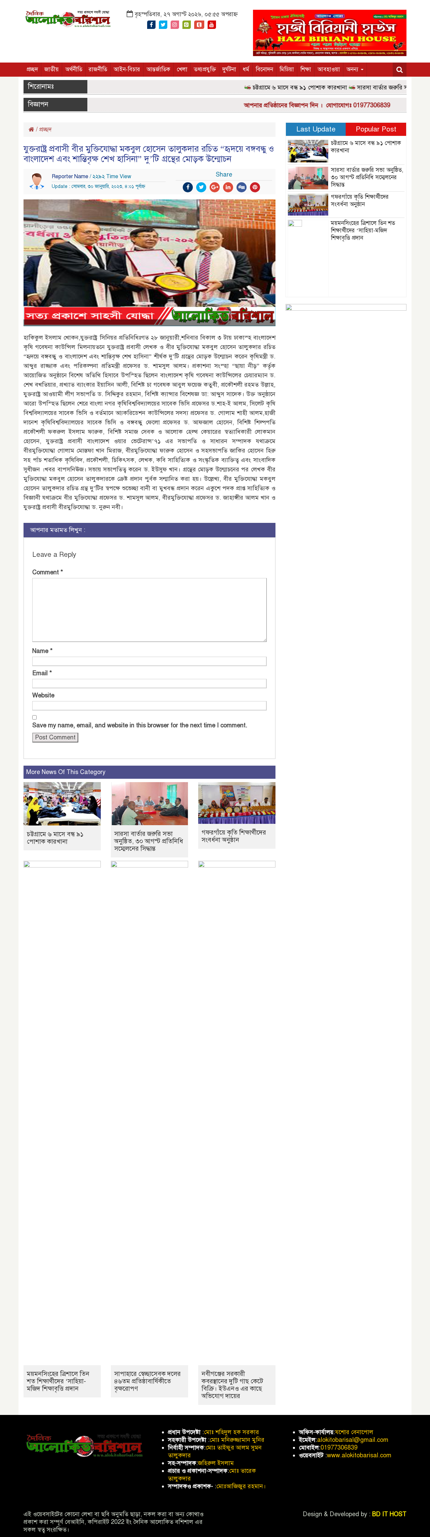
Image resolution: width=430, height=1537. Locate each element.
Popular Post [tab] (376, 129)
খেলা (182, 69)
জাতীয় (51, 69)
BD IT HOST (389, 1514)
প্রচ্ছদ (32, 69)
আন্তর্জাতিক (158, 69)
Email (42, 673)
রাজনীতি (98, 69)
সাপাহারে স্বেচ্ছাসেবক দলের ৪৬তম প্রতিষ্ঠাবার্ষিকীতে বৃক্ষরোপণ (147, 1381)
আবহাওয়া (328, 69)
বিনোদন (264, 69)
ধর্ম (246, 69)
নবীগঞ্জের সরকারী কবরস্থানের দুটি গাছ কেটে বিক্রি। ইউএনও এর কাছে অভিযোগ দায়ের (232, 1385)
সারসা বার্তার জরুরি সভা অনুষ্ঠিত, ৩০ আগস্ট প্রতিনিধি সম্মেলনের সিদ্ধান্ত (148, 841)
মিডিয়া (287, 69)
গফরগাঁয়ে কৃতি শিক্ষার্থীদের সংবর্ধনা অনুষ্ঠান (234, 836)
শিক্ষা (305, 69)
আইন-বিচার (127, 69)
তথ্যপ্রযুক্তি (205, 69)
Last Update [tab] (316, 129)
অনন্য (353, 69)
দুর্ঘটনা (229, 69)
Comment (47, 572)
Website (43, 695)
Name (42, 651)
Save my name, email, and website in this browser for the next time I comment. (139, 725)
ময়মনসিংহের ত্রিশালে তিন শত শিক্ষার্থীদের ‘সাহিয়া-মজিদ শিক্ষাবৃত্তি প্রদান (58, 1381)
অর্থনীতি (73, 69)
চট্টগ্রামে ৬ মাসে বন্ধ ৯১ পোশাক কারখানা (282, 87)
